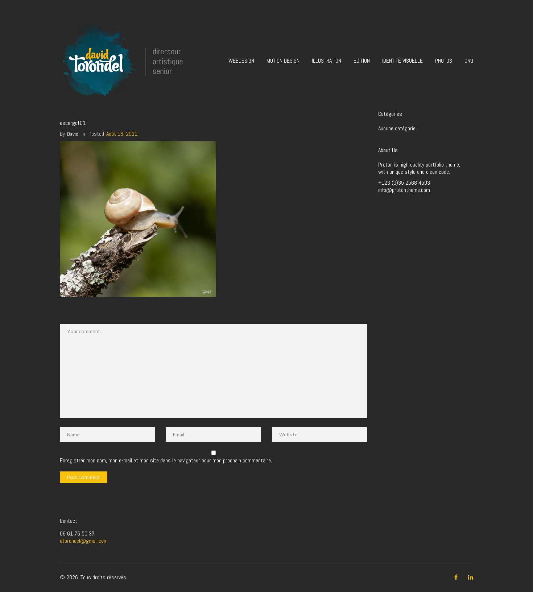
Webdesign (241, 60)
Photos (443, 60)
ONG (468, 60)
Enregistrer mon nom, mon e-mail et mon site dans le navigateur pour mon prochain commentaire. (166, 460)
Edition (362, 60)
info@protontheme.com (404, 190)
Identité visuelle (402, 60)
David (72, 134)
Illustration (326, 60)
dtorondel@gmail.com (84, 541)
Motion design (282, 60)
